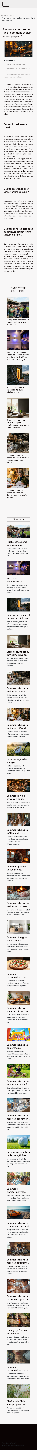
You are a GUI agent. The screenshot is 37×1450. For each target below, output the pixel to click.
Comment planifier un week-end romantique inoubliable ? (17, 871)
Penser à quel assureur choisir (16, 64)
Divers (11, 16)
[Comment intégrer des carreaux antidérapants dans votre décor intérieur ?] (18, 927)
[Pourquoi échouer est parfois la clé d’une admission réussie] (18, 375)
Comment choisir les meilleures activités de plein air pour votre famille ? (18, 1086)
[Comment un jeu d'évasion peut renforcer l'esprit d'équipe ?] (18, 785)
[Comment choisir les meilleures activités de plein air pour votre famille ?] (18, 1071)
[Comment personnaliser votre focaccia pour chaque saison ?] (18, 963)
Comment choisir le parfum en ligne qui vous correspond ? (17, 1299)
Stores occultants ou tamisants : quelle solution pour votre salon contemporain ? (18, 424)
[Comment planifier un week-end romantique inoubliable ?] (18, 856)
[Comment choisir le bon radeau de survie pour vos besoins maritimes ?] (18, 1212)
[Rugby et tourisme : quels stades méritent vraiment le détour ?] (18, 307)
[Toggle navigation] (5, 4)
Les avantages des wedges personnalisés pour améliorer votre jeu (17, 764)
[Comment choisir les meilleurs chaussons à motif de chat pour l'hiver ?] (18, 893)
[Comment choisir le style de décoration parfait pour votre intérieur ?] (18, 998)
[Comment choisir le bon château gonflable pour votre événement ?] (18, 1034)
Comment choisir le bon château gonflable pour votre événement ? (18, 1049)
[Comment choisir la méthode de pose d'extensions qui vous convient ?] (18, 819)
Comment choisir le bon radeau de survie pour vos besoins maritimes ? (18, 1227)
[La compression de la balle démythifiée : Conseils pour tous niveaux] (18, 1142)
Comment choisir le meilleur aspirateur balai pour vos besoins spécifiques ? (18, 1120)
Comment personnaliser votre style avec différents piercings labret (18, 1371)
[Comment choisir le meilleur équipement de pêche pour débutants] (18, 1249)
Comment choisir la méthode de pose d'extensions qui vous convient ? (18, 834)
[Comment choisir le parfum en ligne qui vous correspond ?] (18, 1286)
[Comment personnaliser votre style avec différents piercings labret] (18, 1357)
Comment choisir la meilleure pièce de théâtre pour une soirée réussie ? (17, 494)
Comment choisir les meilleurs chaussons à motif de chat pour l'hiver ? (18, 908)
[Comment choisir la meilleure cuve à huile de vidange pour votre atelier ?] (18, 443)
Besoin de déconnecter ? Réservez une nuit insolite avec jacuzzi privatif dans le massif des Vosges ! (18, 356)
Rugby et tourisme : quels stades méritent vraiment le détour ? (18, 322)
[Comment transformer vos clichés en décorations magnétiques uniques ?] (18, 1178)
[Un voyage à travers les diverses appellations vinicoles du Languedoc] (18, 1320)
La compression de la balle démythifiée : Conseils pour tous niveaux (18, 1157)
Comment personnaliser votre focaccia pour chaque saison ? (18, 978)
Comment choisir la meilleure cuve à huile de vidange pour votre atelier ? (18, 459)
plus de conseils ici (22, 146)
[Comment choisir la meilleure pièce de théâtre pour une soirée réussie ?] (18, 478)
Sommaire (10, 60)
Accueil (3, 16)
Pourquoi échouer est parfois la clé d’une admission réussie (16, 390)
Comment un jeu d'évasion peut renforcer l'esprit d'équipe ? (16, 800)
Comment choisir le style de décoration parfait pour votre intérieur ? (17, 1013)
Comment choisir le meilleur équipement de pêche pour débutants (18, 1264)
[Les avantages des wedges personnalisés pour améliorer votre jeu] (18, 749)
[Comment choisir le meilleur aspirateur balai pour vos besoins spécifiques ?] (18, 1105)
